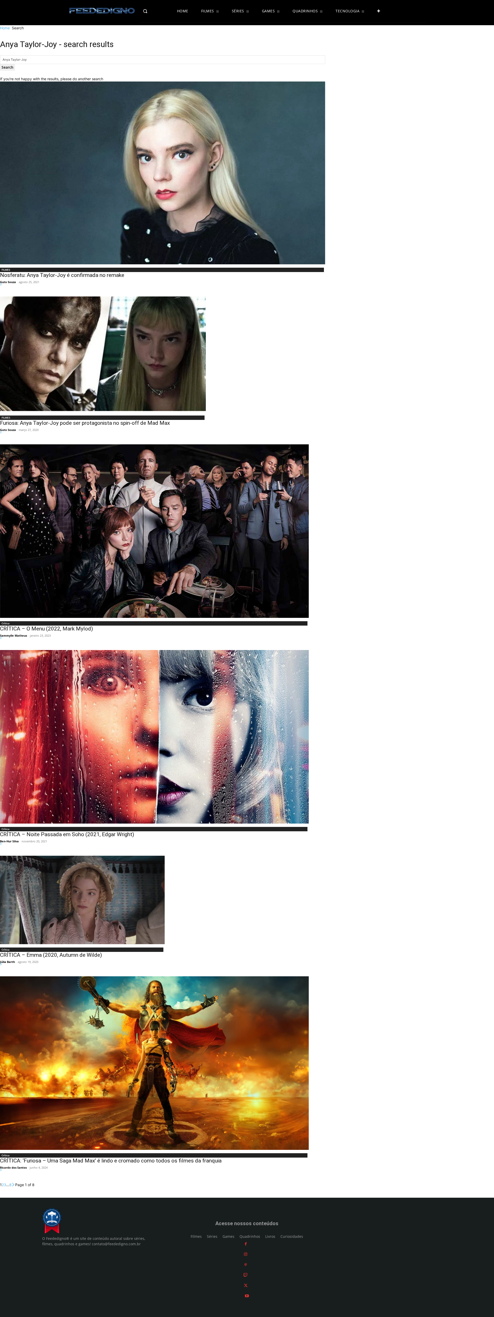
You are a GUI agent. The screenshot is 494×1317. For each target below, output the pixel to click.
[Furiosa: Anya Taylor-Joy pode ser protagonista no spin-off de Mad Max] (103, 354)
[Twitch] (246, 1275)
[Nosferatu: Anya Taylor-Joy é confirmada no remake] (162, 173)
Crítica (6, 623)
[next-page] (13, 1185)
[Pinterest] (245, 1264)
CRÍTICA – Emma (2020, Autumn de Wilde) (51, 955)
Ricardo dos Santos (13, 1167)
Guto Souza (8, 282)
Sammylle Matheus (13, 635)
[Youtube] (247, 1296)
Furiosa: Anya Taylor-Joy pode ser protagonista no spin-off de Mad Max (85, 423)
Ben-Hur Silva (9, 841)
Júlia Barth (7, 962)
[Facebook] (246, 1244)
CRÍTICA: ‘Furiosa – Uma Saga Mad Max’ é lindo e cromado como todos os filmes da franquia (111, 1161)
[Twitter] (245, 1285)
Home (5, 28)
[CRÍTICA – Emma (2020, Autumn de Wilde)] (82, 900)
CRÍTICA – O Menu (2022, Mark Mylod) (46, 629)
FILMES (6, 270)
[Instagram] (245, 1254)
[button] (156, 11)
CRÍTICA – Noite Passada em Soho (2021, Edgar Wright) (67, 834)
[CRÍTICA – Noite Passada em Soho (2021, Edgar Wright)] (154, 737)
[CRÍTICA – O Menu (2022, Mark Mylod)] (154, 531)
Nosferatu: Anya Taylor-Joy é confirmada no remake (62, 275)
